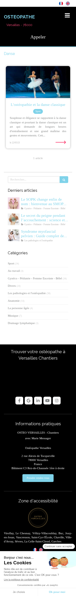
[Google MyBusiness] (29, 400)
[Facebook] (19, 400)
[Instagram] (57, 400)
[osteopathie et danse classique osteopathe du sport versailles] (38, 82)
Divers (12, 285)
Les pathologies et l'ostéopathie (27, 293)
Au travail (14, 270)
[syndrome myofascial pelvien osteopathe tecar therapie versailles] (13, 235)
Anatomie (14, 300)
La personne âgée (18, 308)
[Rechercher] (64, 179)
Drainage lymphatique (21, 323)
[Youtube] (47, 400)
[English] (68, 3)
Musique (13, 315)
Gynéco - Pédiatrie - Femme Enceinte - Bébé (35, 278)
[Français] (61, 3)
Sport (11, 263)
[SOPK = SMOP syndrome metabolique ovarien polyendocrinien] (13, 203)
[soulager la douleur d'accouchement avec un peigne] (13, 219)
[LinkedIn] (38, 400)
